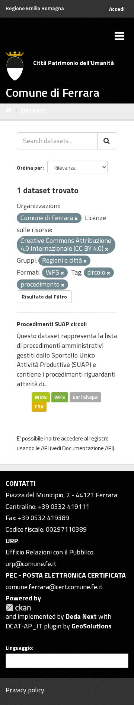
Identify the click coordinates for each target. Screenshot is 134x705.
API (45, 448)
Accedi (117, 9)
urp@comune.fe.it (31, 564)
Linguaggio (19, 648)
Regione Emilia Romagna (35, 8)
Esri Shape (85, 397)
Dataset (33, 110)
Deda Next (81, 616)
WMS (41, 397)
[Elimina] (76, 219)
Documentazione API (87, 448)
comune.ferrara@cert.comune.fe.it (54, 587)
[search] (107, 140)
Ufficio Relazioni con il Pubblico (49, 552)
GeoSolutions (91, 626)
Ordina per (29, 167)
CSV (39, 406)
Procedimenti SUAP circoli (52, 323)
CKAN (18, 608)
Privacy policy (25, 690)
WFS (59, 397)
